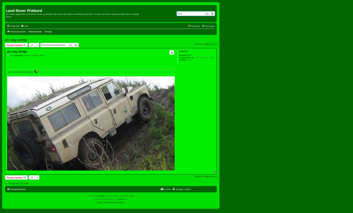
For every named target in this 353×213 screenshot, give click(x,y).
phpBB (101, 196)
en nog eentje (16, 40)
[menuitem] (24, 26)
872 (190, 55)
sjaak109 (183, 51)
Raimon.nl (122, 199)
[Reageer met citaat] (171, 52)
